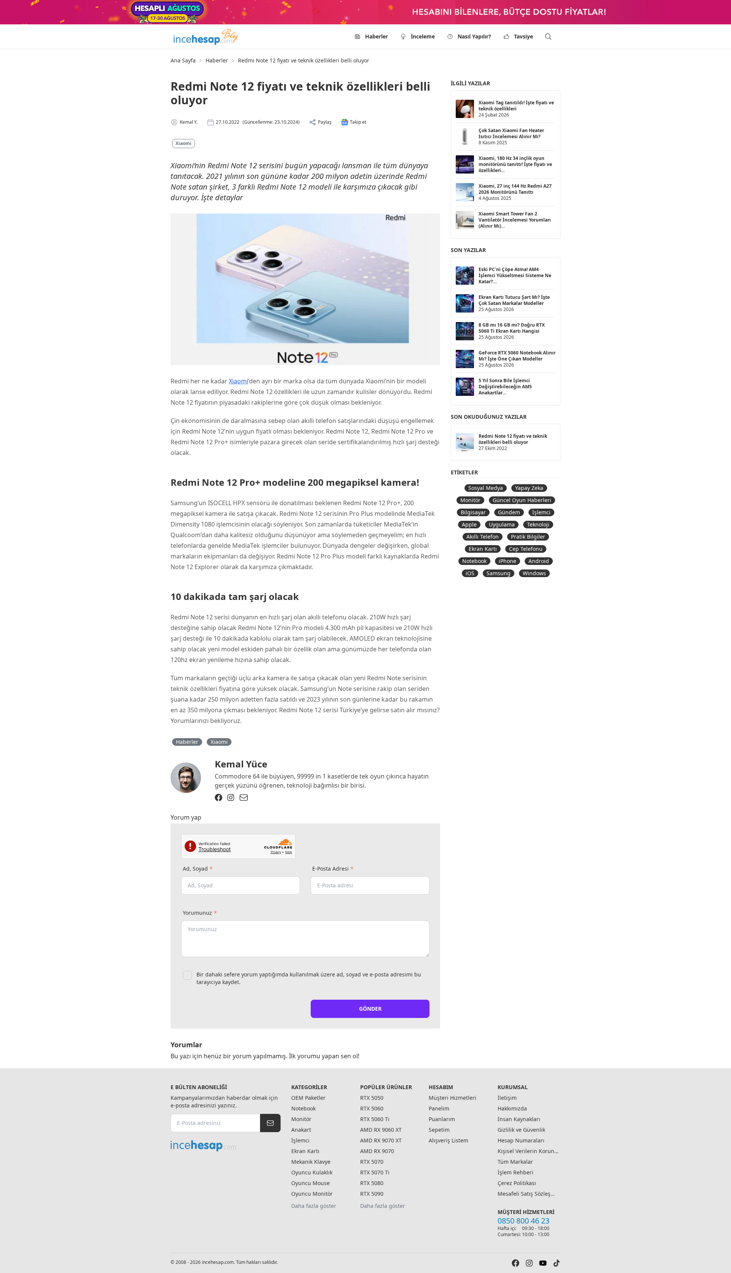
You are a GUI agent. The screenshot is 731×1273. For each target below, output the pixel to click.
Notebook (474, 561)
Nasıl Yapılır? (474, 36)
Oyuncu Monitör (312, 1193)
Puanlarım (442, 1119)
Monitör (470, 500)
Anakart (301, 1129)
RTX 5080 (371, 1183)
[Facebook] (218, 797)
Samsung (499, 573)
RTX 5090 (371, 1193)
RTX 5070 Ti (374, 1172)
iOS (470, 573)
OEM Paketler (308, 1097)
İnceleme (423, 36)
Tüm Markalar (515, 1161)
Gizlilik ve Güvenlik (521, 1129)
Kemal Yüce (241, 764)
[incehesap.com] (226, 1146)
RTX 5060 (371, 1108)
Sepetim (439, 1129)
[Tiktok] (556, 1263)
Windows (534, 573)
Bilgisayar (473, 512)
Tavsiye (523, 36)
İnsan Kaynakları (519, 1119)
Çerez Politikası (517, 1183)
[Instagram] (231, 797)
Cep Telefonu (526, 548)
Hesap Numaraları (521, 1140)
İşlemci (541, 512)
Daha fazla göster (313, 1205)
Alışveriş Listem (448, 1140)
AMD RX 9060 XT (381, 1129)
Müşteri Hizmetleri (452, 1097)
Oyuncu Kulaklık (311, 1172)
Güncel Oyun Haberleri (522, 500)
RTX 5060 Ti (374, 1119)
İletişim (507, 1097)
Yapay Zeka (529, 487)
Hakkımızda (512, 1108)
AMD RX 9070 (377, 1151)
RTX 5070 (371, 1161)
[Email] (243, 797)
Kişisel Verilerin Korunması (528, 1151)
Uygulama (502, 524)
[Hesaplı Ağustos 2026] (365, 12)
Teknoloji (538, 524)
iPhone (507, 561)
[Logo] (206, 36)
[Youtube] (543, 1263)
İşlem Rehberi (515, 1172)
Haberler (376, 36)
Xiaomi (184, 143)
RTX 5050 (371, 1097)
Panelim (439, 1108)
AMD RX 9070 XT (381, 1140)
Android (538, 561)
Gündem (509, 512)
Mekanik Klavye (310, 1161)
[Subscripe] (270, 1123)
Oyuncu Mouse (310, 1183)
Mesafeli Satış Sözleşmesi (528, 1193)
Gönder (370, 1008)
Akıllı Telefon (482, 536)
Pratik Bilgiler (528, 536)
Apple (469, 524)
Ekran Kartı (483, 548)
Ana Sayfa (183, 60)
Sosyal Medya (485, 487)
